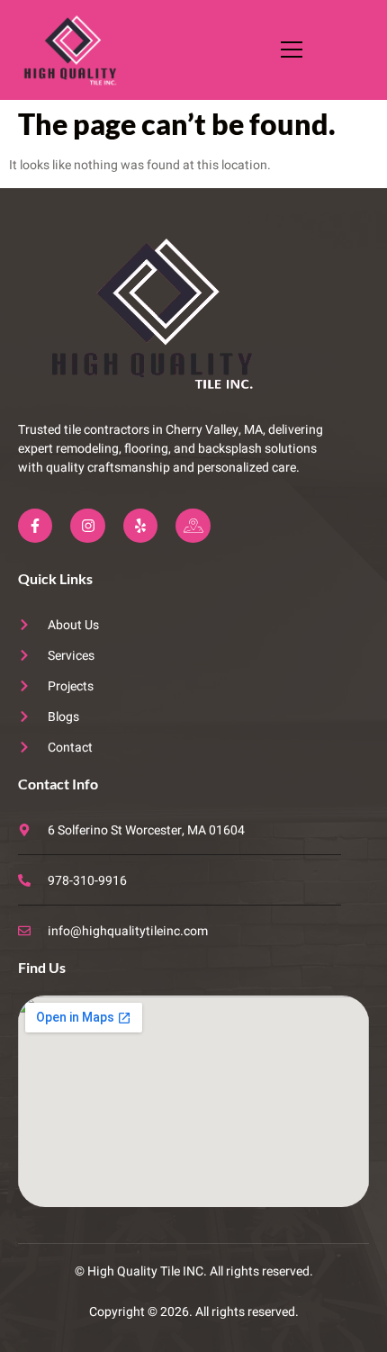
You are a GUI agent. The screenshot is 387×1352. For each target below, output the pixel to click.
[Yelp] (140, 526)
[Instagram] (87, 526)
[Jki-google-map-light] (193, 526)
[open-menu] (287, 49)
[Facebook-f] (35, 526)
